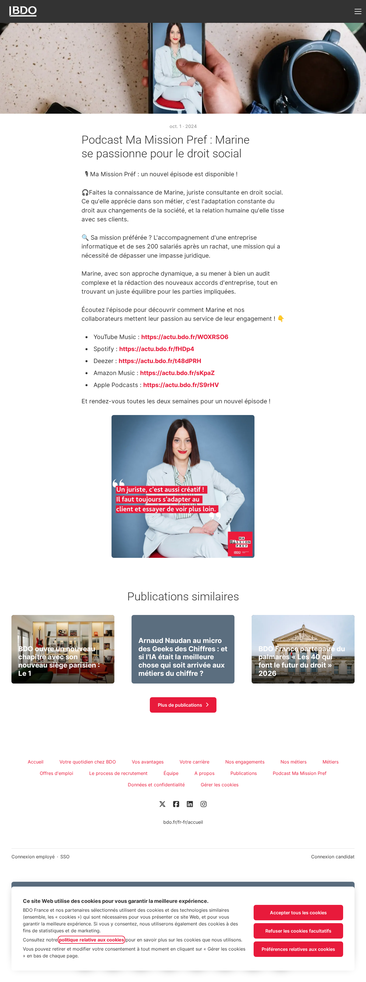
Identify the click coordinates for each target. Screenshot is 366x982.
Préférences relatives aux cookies (298, 949)
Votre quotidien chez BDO (87, 762)
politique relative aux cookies (91, 940)
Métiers (331, 762)
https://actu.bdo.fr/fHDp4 (156, 348)
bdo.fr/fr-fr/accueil (183, 822)
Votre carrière (194, 762)
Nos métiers (294, 762)
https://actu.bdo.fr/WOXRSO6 (184, 336)
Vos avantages (148, 762)
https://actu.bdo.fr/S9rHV (181, 384)
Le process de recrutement (118, 773)
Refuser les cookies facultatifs (298, 931)
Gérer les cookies (219, 784)
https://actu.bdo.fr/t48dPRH (160, 360)
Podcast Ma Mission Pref (300, 773)
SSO (64, 856)
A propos (204, 773)
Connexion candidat (333, 856)
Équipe (171, 773)
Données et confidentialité (156, 784)
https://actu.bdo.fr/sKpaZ (177, 372)
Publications (243, 773)
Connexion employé (33, 856)
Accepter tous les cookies (298, 912)
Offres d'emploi (56, 773)
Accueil (35, 762)
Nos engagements (244, 762)
